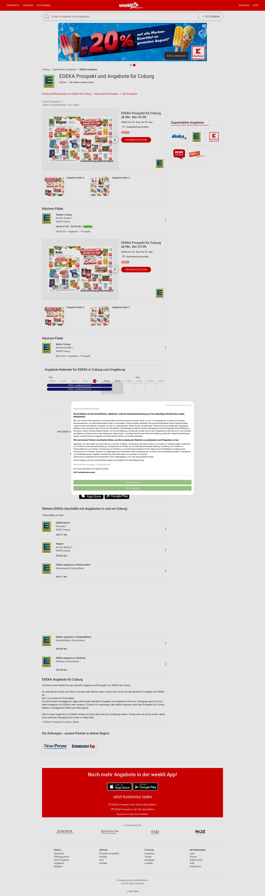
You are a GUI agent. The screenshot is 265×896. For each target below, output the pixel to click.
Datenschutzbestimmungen (178, 405)
